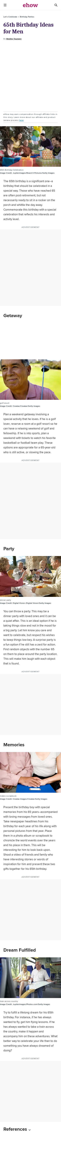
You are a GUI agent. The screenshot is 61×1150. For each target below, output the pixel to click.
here (21, 120)
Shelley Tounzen (14, 38)
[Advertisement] (30, 76)
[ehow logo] (30, 5)
